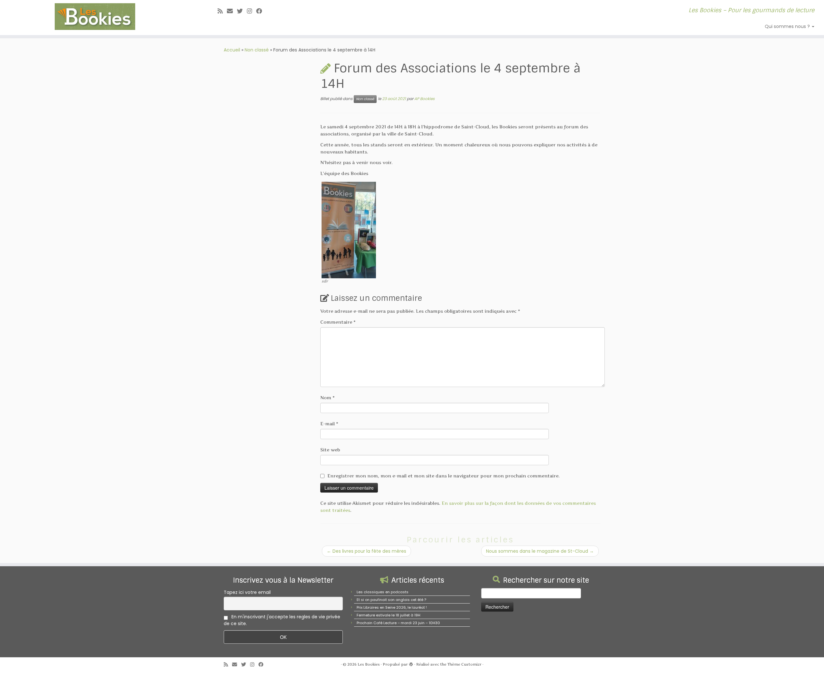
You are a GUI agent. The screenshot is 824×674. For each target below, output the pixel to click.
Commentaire (338, 322)
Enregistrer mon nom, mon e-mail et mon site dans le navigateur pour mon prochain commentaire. (443, 475)
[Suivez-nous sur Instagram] (251, 11)
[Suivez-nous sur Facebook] (261, 11)
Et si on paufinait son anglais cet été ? (391, 599)
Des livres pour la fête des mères (366, 551)
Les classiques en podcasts (382, 592)
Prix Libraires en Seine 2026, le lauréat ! (392, 607)
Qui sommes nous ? (788, 26)
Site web (330, 449)
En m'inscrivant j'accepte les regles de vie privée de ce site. (282, 620)
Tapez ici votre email (247, 592)
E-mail (329, 423)
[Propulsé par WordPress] (411, 663)
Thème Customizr (464, 664)
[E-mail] (232, 11)
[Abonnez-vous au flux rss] (222, 11)
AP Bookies (424, 98)
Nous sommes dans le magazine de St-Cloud (540, 551)
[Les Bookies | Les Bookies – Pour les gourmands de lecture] (95, 16)
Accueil (232, 50)
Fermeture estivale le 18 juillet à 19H (388, 615)
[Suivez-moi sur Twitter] (242, 11)
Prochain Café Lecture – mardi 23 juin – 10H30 (398, 622)
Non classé (257, 50)
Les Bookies (369, 664)
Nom (327, 397)
